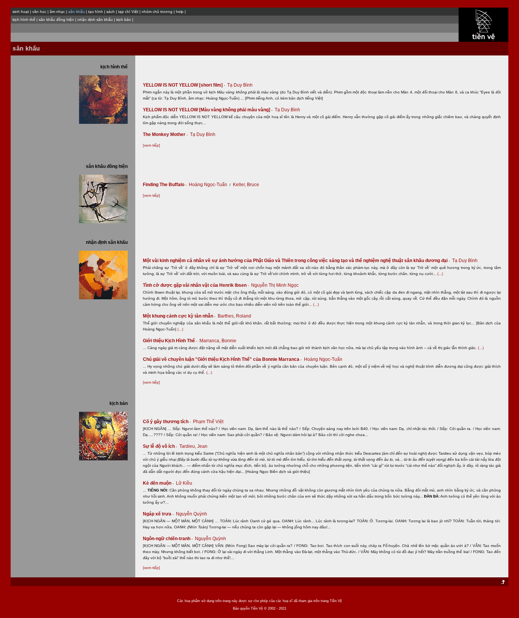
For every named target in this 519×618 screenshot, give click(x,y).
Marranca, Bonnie (217, 340)
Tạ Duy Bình (240, 85)
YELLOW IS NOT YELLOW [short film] (184, 85)
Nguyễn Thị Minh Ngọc (275, 285)
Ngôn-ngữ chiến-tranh (168, 538)
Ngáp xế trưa (158, 514)
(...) (440, 274)
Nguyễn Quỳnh (191, 514)
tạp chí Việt (128, 11)
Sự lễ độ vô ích (160, 446)
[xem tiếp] (151, 145)
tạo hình (95, 11)
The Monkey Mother (165, 134)
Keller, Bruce (246, 184)
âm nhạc (57, 11)
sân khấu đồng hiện (56, 19)
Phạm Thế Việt (208, 421)
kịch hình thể (24, 19)
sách (110, 11)
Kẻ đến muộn (158, 483)
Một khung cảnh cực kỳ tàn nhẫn (179, 316)
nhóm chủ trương (157, 11)
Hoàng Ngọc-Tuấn (208, 184)
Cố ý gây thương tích (167, 421)
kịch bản (123, 19)
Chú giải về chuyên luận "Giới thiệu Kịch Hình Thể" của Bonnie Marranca (222, 359)
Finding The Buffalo (165, 184)
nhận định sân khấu (95, 19)
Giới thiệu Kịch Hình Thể (170, 340)
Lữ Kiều (184, 483)
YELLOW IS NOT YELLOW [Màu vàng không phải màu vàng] (207, 109)
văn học (39, 11)
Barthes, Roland (234, 316)
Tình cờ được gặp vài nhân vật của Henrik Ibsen (196, 285)
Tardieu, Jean (193, 446)
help (180, 11)
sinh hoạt (21, 11)
